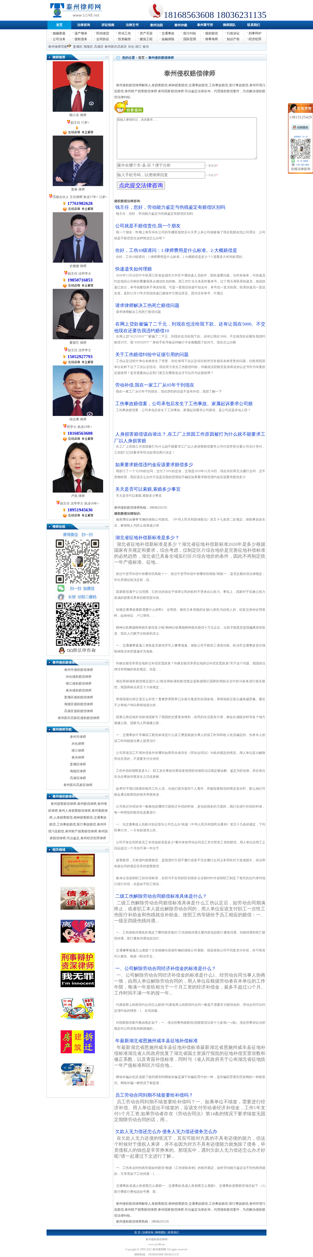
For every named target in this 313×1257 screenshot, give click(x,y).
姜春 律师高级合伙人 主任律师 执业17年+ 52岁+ (80, 197)
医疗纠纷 (189, 33)
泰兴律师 (77, 757)
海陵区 (88, 46)
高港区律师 (78, 778)
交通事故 (168, 33)
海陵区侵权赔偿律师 (78, 704)
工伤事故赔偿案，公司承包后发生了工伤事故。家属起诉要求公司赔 (184, 403)
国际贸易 (189, 39)
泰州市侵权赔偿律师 (78, 670)
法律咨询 (147, 1232)
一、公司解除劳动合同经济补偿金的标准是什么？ (189, 980)
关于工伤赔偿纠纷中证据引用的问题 (152, 354)
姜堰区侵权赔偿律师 (78, 697)
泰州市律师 (78, 737)
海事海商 (211, 39)
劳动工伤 (124, 33)
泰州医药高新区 (115, 46)
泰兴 (146, 46)
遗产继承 (80, 33)
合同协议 (102, 39)
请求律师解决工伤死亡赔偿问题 (147, 305)
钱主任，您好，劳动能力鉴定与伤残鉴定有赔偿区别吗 (170, 207)
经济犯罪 (255, 39)
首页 (141, 57)
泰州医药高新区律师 (77, 785)
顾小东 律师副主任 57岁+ (79, 118)
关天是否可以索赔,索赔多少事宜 (148, 489)
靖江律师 (77, 750)
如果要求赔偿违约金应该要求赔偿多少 (154, 464)
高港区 (99, 46)
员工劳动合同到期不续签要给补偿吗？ (189, 1107)
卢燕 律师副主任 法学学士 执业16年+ (80, 503)
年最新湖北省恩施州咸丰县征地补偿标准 (189, 1053)
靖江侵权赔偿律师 (78, 683)
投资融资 (124, 39)
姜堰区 (77, 46)
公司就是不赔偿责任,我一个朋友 (148, 225)
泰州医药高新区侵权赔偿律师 (78, 718)
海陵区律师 (78, 771)
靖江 (138, 46)
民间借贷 (102, 33)
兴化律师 (77, 743)
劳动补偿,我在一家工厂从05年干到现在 (154, 384)
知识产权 (233, 39)
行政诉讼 (233, 33)
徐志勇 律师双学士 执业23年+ (80, 427)
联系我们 (173, 1232)
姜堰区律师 (78, 764)
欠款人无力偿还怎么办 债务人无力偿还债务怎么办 (189, 1144)
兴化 (131, 46)
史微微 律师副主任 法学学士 (80, 273)
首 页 (137, 1232)
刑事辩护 (255, 33)
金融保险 (168, 39)
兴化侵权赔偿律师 (78, 676)
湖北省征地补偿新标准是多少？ (189, 550)
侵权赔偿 (211, 33)
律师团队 (160, 1232)
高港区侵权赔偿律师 (78, 711)
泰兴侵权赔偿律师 (78, 690)
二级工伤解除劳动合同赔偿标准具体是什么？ (189, 908)
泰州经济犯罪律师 (93, 838)
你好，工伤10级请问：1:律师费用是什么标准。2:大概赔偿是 (176, 250)
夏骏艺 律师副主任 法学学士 (80, 350)
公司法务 (59, 39)
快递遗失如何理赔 (133, 268)
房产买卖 (146, 33)
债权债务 (80, 39)
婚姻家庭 (59, 33)
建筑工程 (146, 39)
